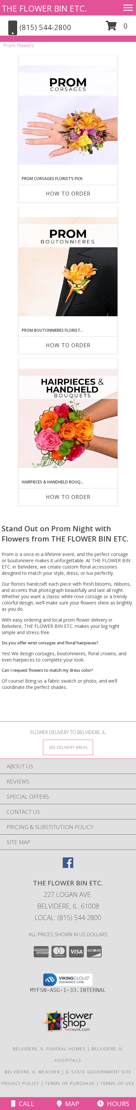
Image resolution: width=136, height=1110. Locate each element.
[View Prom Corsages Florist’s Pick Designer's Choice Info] (68, 115)
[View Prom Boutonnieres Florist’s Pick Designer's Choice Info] (68, 267)
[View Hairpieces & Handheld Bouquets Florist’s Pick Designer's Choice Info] (68, 419)
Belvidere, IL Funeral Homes (49, 1049)
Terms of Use (117, 1083)
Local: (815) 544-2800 (68, 917)
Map (70, 1103)
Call (25, 1103)
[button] (117, 28)
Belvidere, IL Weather (32, 1072)
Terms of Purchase (70, 1083)
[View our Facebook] (68, 866)
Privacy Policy (20, 1083)
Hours (116, 1103)
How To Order (68, 193)
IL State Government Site (98, 1072)
